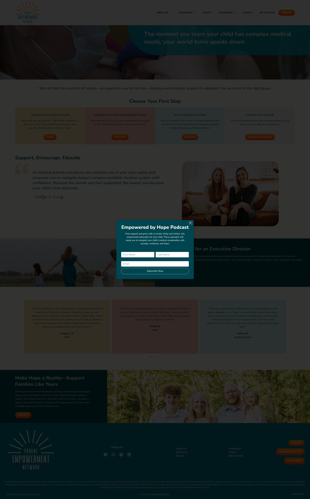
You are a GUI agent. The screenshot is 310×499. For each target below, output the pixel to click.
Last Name (161, 250)
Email (124, 260)
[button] (190, 223)
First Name (127, 250)
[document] (155, 249)
